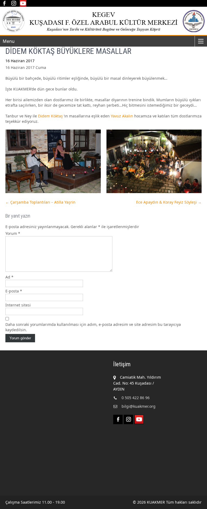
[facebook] (4, 3)
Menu (9, 41)
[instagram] (13, 3)
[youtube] (23, 3)
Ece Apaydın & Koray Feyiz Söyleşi (169, 202)
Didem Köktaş (50, 115)
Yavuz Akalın (122, 115)
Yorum (12, 233)
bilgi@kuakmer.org (139, 406)
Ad (9, 277)
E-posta (13, 291)
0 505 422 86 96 (136, 397)
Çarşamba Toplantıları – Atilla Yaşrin (40, 202)
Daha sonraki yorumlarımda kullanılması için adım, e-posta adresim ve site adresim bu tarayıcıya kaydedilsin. (93, 327)
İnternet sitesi (18, 305)
